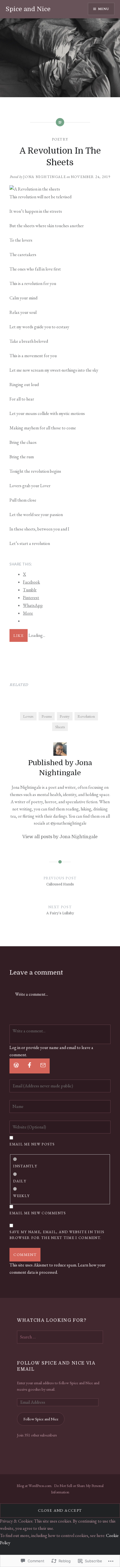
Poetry (60, 139)
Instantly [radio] (25, 1166)
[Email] (43, 1065)
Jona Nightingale (44, 176)
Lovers (28, 716)
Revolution (86, 716)
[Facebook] (29, 1065)
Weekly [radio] (21, 1195)
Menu (103, 9)
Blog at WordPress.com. (34, 1485)
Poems (47, 716)
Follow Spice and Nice (40, 1418)
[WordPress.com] (16, 1065)
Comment (25, 1254)
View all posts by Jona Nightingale (60, 836)
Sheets (60, 726)
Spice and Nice (28, 9)
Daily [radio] (19, 1181)
